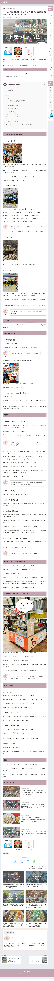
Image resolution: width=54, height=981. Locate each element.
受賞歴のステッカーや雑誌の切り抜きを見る (16, 100)
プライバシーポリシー (30, 973)
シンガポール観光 (37, 868)
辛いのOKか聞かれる (12, 108)
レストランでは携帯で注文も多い (14, 112)
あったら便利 (9, 117)
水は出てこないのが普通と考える (13, 114)
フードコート (10, 91)
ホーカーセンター (11, 89)
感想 (7, 126)
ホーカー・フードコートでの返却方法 (14, 116)
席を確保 (8, 95)
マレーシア (50, 61)
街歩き (45, 866)
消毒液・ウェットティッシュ (13, 121)
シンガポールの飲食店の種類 (12, 87)
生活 (50, 36)
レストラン (10, 93)
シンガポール (40, 866)
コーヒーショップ (11, 90)
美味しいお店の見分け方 (11, 96)
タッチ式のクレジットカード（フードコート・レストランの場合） (20, 124)
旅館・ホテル (51, 76)
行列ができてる (11, 98)
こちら (19, 180)
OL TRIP (4, 2)
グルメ (51, 29)
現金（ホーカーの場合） (12, 122)
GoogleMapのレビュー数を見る (14, 101)
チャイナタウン (50, 96)
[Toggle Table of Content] (43, 84)
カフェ (51, 23)
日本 (50, 68)
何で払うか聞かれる (11, 111)
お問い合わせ (22, 973)
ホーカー (44, 868)
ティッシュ (10, 119)
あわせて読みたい (10, 127)
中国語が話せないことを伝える (14, 105)
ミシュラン (50, 106)
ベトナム (50, 53)
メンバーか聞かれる (11, 109)
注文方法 (8, 103)
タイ (50, 47)
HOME (27, 971)
